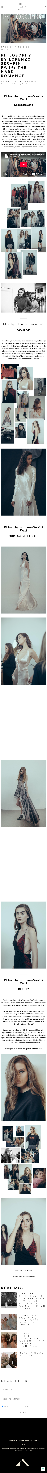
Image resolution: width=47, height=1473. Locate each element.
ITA (27, 1406)
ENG (6, 1406)
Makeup (7, 49)
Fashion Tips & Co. (16, 47)
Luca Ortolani (27, 1270)
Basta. (31, 1450)
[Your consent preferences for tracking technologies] (43, 1469)
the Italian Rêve (19, 1449)
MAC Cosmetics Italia (27, 1276)
